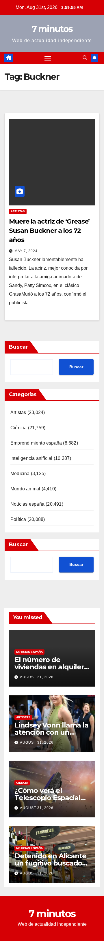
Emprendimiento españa (36, 443)
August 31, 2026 (36, 677)
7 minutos (52, 29)
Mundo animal (25, 488)
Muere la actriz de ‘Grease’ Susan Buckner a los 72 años (49, 231)
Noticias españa (27, 504)
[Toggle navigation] (48, 58)
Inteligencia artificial (31, 458)
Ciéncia (18, 427)
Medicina (20, 473)
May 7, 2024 (26, 251)
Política (18, 519)
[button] (85, 57)
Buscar (18, 347)
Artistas (18, 211)
